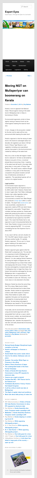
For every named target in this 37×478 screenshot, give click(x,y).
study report (18, 201)
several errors (24, 203)
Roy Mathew (27, 104)
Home (7, 61)
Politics (8, 65)
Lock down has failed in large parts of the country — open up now (18, 440)
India (28, 61)
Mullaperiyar (13, 332)
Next (30, 76)
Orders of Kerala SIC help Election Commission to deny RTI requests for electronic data (17, 373)
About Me (14, 61)
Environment (22, 65)
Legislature (18, 69)
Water (14, 65)
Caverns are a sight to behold (14, 377)
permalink (8, 336)
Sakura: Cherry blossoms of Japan (16, 364)
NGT (18, 332)
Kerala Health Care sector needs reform (17, 354)
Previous (8, 76)
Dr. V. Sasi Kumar (10, 430)
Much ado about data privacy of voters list (18, 394)
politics (12, 330)
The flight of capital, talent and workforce (18, 392)
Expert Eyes (12, 11)
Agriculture (9, 69)
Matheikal (8, 412)
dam (26, 330)
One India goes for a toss (23, 434)
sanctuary (23, 332)
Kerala (22, 61)
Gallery (26, 69)
